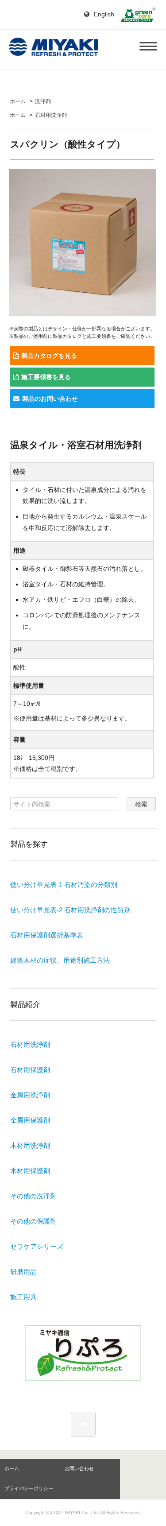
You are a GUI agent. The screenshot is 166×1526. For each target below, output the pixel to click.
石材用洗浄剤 (51, 115)
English (103, 14)
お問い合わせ (79, 1468)
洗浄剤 (43, 101)
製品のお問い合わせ (50, 398)
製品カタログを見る (49, 355)
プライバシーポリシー (28, 1488)
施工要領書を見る (46, 376)
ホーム (18, 101)
